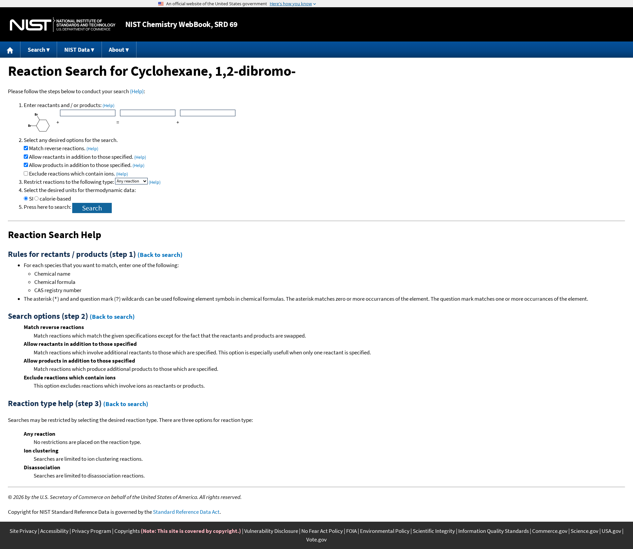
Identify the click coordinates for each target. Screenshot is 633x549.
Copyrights (127, 531)
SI (31, 198)
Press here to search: (48, 206)
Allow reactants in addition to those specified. (87, 156)
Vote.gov (316, 539)
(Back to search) (160, 255)
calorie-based (55, 198)
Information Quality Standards (493, 531)
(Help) (137, 91)
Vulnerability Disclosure (271, 531)
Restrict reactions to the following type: (69, 181)
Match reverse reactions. (63, 148)
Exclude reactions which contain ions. (78, 173)
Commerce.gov (549, 531)
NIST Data (77, 49)
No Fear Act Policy (322, 531)
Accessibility (54, 531)
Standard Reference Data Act (186, 511)
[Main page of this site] (10, 49)
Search (36, 49)
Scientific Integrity (434, 531)
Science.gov (584, 531)
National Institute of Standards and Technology (62, 24)
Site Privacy (23, 531)
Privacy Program (91, 531)
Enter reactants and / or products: (69, 105)
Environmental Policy (384, 531)
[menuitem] (10, 49)
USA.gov (611, 531)
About (116, 49)
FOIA (351, 531)
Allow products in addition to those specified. (86, 165)
